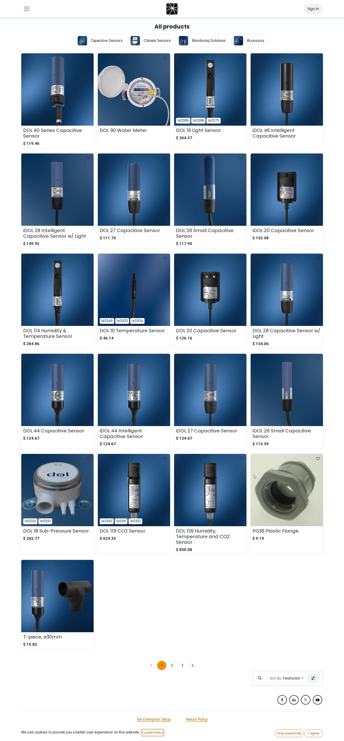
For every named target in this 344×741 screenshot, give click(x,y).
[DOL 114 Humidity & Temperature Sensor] (57, 290)
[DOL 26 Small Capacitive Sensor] (210, 189)
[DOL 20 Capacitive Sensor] (210, 290)
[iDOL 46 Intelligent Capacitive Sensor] (287, 89)
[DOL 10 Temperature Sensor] (134, 290)
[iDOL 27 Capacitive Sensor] (210, 390)
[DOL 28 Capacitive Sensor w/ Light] (287, 290)
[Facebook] (282, 699)
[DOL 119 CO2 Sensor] (134, 490)
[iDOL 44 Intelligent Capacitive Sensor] (134, 390)
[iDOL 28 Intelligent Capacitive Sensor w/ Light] (57, 189)
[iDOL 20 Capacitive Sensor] (287, 189)
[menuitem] (101, 40)
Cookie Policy (152, 732)
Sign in (313, 8)
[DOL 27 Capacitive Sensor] (134, 189)
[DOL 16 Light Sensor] (210, 89)
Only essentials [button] (289, 733)
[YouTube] (317, 699)
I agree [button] (313, 733)
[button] (260, 678)
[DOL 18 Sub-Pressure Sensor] (57, 490)
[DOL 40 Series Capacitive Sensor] (57, 89)
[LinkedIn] (294, 699)
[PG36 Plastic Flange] (287, 490)
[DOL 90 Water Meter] (134, 89)
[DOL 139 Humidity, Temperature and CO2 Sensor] (210, 490)
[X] (305, 699)
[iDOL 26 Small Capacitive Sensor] (287, 390)
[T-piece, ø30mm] (57, 596)
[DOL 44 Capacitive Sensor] (57, 390)
